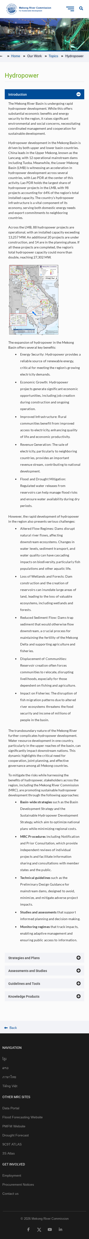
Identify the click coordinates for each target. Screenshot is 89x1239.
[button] (44, 94)
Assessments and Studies (27, 971)
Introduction (17, 94)
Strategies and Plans (24, 958)
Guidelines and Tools (24, 984)
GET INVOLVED (13, 1164)
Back (13, 1028)
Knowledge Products (23, 996)
